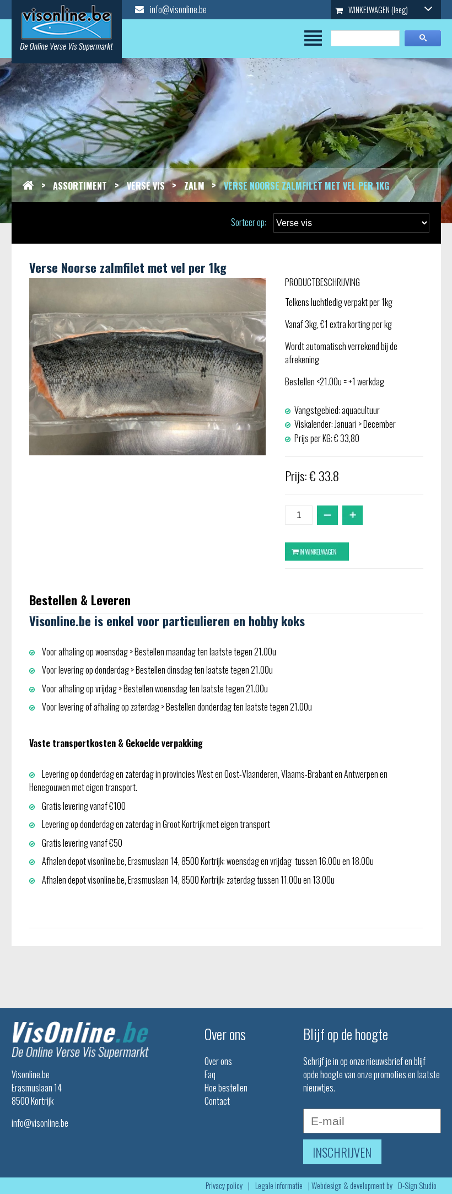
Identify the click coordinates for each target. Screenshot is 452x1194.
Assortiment (80, 185)
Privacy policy (224, 1185)
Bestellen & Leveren (80, 599)
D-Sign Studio (417, 1185)
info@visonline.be (177, 9)
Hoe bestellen (226, 1087)
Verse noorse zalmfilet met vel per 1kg (306, 185)
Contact (217, 1100)
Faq (210, 1074)
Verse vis (146, 185)
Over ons (218, 1061)
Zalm (194, 185)
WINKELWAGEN (377, 9)
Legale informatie (279, 1185)
